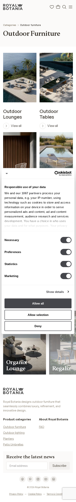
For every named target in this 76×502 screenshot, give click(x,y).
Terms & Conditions (57, 494)
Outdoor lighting (14, 432)
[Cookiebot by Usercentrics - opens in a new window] (55, 173)
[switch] (66, 252)
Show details (55, 291)
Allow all (38, 303)
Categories (9, 25)
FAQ (41, 426)
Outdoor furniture (30, 25)
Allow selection (38, 314)
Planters (8, 438)
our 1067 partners (29, 193)
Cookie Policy (35, 494)
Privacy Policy (16, 494)
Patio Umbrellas (13, 444)
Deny (38, 326)
